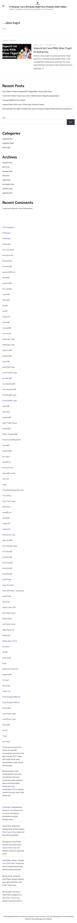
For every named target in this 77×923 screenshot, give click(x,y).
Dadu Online (7, 618)
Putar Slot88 (7, 563)
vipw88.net (6, 462)
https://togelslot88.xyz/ (11, 697)
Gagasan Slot (7, 139)
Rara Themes (32, 919)
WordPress (48, 919)
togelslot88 (7, 283)
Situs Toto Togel (9, 501)
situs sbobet (7, 289)
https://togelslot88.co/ (11, 702)
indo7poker (6, 708)
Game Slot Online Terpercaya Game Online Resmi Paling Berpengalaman (30, 96)
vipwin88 (5, 278)
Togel (4, 736)
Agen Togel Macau (9, 423)
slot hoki (5, 479)
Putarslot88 (7, 261)
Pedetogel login (8, 786)
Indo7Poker (6, 579)
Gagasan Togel (50, 45)
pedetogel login (8, 339)
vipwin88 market (8, 473)
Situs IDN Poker (8, 863)
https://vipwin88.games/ (11, 440)
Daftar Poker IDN (9, 607)
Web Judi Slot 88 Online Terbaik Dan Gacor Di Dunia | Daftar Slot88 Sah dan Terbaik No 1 (37, 109)
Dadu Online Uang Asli (11, 848)
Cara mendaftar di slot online (13, 100)
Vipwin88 (6, 300)
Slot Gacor (6, 686)
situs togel (6, 147)
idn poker (6, 646)
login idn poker (8, 585)
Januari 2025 (7, 163)
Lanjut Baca (37, 68)
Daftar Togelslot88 (9, 434)
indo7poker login (8, 535)
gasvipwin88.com (8, 272)
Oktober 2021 (7, 189)
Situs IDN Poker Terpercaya (13, 591)
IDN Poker (6, 507)
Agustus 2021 (7, 193)
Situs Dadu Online (9, 832)
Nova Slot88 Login (9, 373)
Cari (3, 118)
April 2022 (6, 180)
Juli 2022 (5, 176)
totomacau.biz (7, 255)
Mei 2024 (5, 167)
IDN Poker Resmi (8, 613)
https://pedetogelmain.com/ (12, 490)
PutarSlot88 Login (9, 401)
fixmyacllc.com (7, 468)
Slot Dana (6, 412)
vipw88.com (7, 512)
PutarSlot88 (7, 551)
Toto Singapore (8, 227)
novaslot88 (6, 328)
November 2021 (8, 184)
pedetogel (6, 635)
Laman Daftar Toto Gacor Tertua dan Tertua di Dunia (23, 104)
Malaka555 (6, 428)
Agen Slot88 (7, 540)
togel (4, 484)
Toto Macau (7, 495)
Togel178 (6, 317)
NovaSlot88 (7, 378)
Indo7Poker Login (9, 714)
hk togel (5, 680)
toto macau (6, 333)
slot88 (4, 311)
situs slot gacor (8, 250)
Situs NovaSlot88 (9, 389)
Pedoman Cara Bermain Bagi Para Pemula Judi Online (38, 6)
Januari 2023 (7, 171)
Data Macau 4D (8, 630)
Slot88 (5, 305)
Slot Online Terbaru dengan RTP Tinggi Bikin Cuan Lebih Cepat (27, 91)
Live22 (5, 730)
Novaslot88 (12, 750)
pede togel (6, 658)
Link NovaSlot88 (8, 384)
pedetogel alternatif (10, 669)
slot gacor (6, 456)
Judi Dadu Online (8, 624)
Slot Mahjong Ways (9, 546)
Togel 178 (6, 691)
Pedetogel (6, 233)
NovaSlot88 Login (9, 395)
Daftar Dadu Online (9, 641)
